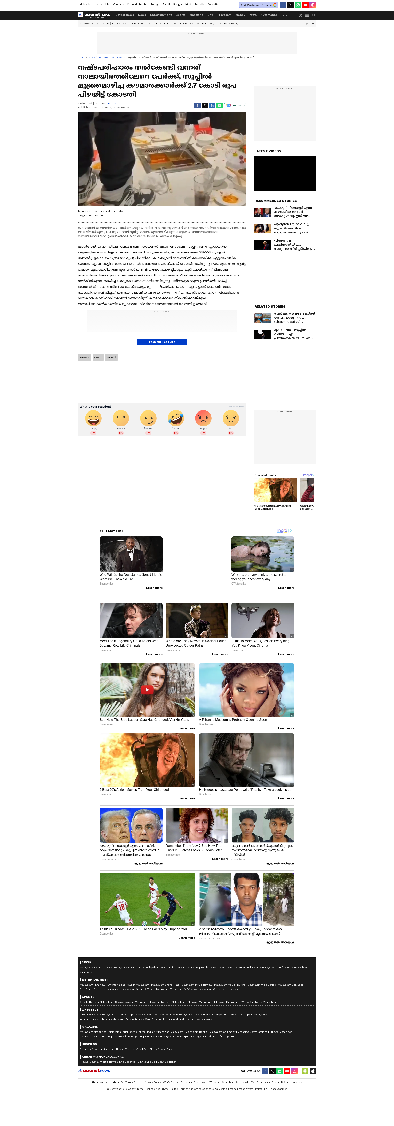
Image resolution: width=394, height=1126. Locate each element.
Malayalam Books (196, 1021)
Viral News (86, 961)
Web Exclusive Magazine (160, 1026)
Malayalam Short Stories (95, 1026)
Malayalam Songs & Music (138, 979)
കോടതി (111, 357)
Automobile (269, 14)
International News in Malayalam (255, 957)
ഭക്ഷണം (84, 357)
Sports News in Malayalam (96, 991)
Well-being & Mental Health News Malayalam (186, 1008)
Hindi (188, 4)
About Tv (117, 1071)
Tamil (166, 4)
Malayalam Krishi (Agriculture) (127, 1021)
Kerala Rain (119, 23)
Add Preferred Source (256, 5)
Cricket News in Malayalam (131, 991)
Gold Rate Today (228, 23)
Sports (181, 14)
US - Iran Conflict (157, 23)
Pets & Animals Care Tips (141, 1008)
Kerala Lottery (205, 23)
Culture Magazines (281, 1021)
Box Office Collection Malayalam (100, 979)
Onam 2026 (136, 23)
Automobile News (112, 1038)
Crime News (225, 957)
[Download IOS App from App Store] (312, 1061)
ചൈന (98, 357)
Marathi (200, 4)
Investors (296, 1071)
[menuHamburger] (307, 15)
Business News (89, 1038)
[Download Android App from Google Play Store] (305, 1061)
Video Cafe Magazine (221, 1026)
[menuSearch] (314, 15)
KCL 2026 (103, 23)
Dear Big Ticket (167, 1051)
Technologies (133, 1038)
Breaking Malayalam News (119, 957)
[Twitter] (290, 5)
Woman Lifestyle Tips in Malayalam (102, 1008)
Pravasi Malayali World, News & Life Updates (107, 1051)
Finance (171, 1038)
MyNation (214, 4)
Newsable (103, 4)
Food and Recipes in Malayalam (172, 1004)
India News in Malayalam (183, 957)
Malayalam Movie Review (196, 974)
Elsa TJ (113, 103)
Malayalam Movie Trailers (229, 974)
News (142, 14)
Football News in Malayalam (167, 991)
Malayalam (86, 4)
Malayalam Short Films (165, 974)
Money (240, 14)
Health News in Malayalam (210, 1004)
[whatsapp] (298, 5)
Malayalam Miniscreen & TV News (176, 979)
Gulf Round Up (146, 1051)
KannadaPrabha (137, 4)
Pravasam (224, 14)
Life (210, 14)
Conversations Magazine (127, 1026)
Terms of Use (133, 1071)
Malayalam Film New (92, 974)
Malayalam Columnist (222, 1021)
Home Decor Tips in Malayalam (248, 1004)
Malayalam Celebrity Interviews (218, 979)
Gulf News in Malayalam (292, 957)
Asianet (94, 1060)
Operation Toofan (182, 23)
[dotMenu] (285, 15)
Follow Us (239, 105)
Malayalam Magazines (93, 1021)
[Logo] (95, 15)
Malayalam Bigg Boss (291, 974)
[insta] (312, 5)
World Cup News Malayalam (258, 991)
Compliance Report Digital (272, 1071)
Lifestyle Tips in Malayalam (134, 1004)
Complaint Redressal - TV (238, 1071)
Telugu (155, 4)
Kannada (118, 4)
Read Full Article (162, 342)
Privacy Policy (152, 1071)
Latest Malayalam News (151, 957)
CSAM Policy (170, 1071)
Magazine (196, 14)
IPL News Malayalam (226, 991)
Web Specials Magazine (191, 1026)
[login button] (301, 15)
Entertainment (161, 14)
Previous (307, 23)
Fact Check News (154, 1038)
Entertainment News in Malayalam (128, 974)
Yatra (253, 14)
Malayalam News (90, 957)
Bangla (177, 4)
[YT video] (305, 5)
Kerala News (208, 957)
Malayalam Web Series (261, 974)
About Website (101, 1071)
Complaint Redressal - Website (200, 1071)
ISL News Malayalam (199, 991)
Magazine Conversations (252, 1021)
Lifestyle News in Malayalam (97, 1004)
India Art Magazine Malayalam (165, 1021)
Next (313, 23)
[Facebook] (283, 5)
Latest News (125, 14)
